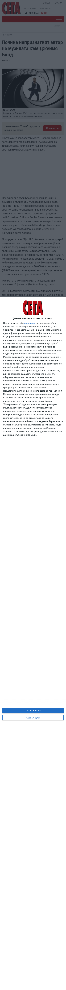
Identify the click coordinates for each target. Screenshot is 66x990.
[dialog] (33, 643)
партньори (29, 323)
